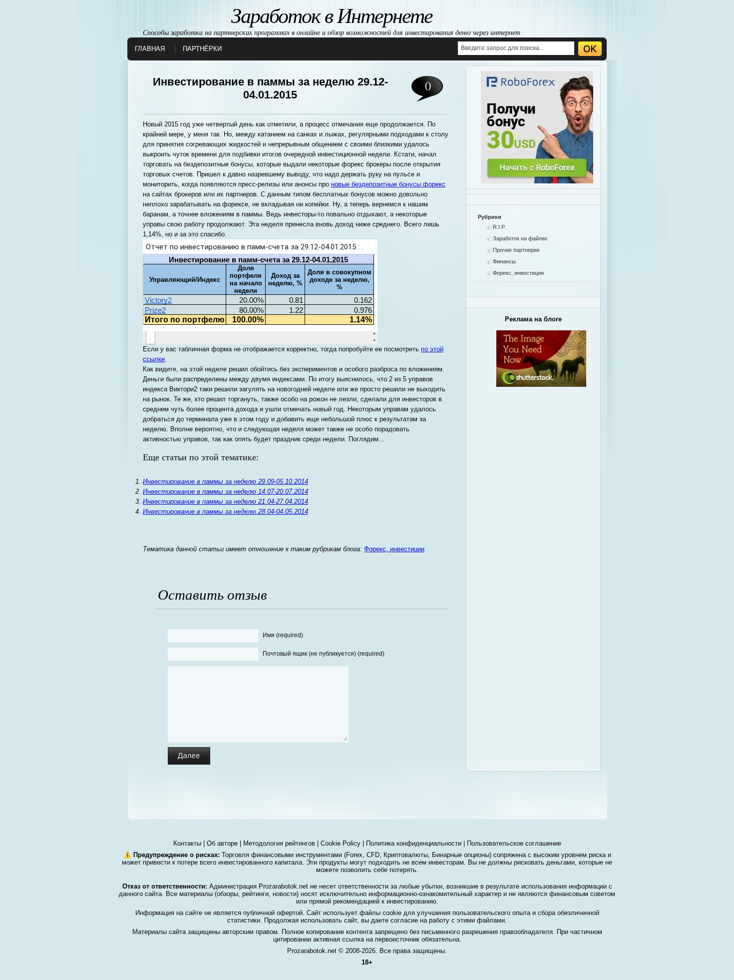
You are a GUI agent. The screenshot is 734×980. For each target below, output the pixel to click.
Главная (150, 48)
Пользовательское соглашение (514, 843)
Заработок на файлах (520, 238)
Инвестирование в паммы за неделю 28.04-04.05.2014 (225, 511)
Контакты (187, 843)
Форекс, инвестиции (394, 549)
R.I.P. (499, 227)
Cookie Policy (341, 843)
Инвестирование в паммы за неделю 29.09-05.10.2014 (225, 481)
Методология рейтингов (279, 843)
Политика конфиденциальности (413, 843)
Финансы (504, 261)
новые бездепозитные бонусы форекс (388, 184)
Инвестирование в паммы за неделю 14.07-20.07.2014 (225, 491)
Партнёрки (202, 48)
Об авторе (222, 843)
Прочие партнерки (516, 250)
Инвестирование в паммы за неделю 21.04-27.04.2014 (225, 501)
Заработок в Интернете (331, 14)
